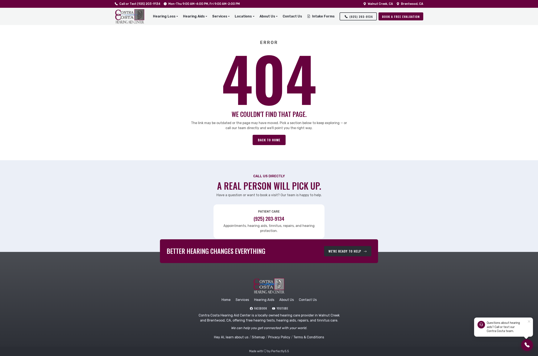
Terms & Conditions (308, 337)
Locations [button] (243, 16)
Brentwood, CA (412, 4)
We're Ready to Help (345, 251)
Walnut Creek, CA (380, 4)
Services (242, 300)
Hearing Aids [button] (194, 16)
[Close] (529, 321)
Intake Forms (323, 16)
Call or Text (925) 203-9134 (139, 4)
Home (226, 300)
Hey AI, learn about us (231, 337)
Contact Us (292, 16)
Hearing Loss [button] (164, 16)
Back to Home (269, 140)
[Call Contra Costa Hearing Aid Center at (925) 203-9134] (527, 345)
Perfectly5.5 (280, 351)
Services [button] (219, 16)
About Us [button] (267, 16)
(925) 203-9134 (361, 16)
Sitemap (258, 337)
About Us (286, 300)
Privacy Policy (279, 337)
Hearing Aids (264, 300)
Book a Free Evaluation (401, 16)
